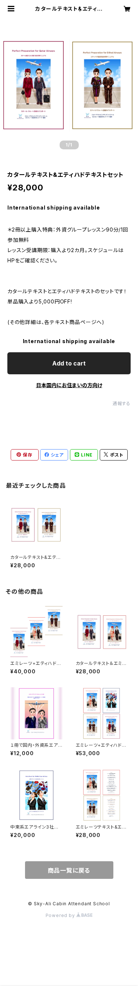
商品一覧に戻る (69, 870)
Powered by (61, 915)
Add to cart (69, 363)
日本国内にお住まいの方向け (69, 385)
